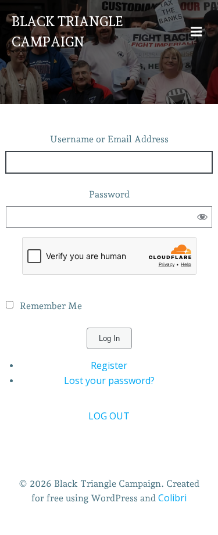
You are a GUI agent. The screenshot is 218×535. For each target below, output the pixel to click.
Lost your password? (109, 380)
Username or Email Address (109, 139)
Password (109, 194)
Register (109, 365)
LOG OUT (109, 416)
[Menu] (196, 32)
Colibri (172, 497)
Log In (109, 338)
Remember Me (51, 305)
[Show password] (202, 217)
